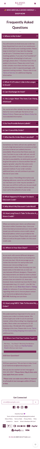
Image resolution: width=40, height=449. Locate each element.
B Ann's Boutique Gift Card (27, 421)
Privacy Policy (28, 419)
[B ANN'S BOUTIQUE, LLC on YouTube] (26, 407)
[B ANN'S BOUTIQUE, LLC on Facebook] (14, 407)
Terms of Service (9, 73)
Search (16, 421)
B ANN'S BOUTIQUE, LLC (22, 437)
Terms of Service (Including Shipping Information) (21, 416)
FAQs (35, 419)
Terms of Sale (18, 419)
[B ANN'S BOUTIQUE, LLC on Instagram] (22, 407)
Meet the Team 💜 (20, 414)
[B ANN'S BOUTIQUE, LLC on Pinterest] (18, 407)
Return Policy (8, 114)
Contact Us (9, 421)
